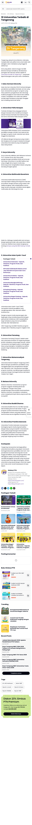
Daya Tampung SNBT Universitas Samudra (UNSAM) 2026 (13, 660)
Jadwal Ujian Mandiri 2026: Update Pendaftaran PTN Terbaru (15, 9)
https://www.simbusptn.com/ (16, 480)
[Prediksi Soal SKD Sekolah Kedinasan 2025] (6, 585)
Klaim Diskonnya (16, 714)
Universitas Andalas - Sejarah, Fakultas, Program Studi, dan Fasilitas (13, 277)
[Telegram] (8, 488)
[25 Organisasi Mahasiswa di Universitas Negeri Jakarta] (5, 610)
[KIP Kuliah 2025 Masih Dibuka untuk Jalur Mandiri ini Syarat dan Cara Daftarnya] (8, 519)
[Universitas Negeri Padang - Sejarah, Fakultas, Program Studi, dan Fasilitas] (8, 537)
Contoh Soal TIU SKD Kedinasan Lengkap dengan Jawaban (19, 619)
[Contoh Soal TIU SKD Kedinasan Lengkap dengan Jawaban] (5, 619)
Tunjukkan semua (16, 673)
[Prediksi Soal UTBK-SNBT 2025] (6, 575)
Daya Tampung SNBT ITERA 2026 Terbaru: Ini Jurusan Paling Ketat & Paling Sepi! (13, 648)
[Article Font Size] (25, 2)
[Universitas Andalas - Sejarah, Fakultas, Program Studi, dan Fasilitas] (24, 500)
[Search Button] (29, 2)
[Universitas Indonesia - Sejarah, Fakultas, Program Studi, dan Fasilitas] (24, 537)
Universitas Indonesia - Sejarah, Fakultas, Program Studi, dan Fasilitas (14, 263)
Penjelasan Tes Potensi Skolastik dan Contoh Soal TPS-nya (19, 628)
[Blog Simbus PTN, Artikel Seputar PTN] (8, 2)
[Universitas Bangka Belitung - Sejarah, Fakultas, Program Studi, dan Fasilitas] (24, 519)
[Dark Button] (21, 2)
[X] (5, 488)
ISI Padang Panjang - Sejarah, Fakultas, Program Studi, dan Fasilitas (13, 291)
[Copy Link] (14, 488)
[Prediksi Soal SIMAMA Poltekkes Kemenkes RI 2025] (6, 596)
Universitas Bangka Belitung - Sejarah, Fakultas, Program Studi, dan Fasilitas (16, 284)
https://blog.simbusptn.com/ (16, 484)
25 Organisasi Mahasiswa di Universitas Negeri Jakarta (19, 610)
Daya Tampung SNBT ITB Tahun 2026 (14, 655)
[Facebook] (2, 488)
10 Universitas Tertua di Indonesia (8, 507)
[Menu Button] (2, 2)
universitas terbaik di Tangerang (11, 74)
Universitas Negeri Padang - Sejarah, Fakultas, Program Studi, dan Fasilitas (15, 298)
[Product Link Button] (28, 575)
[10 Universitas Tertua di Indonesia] (8, 500)
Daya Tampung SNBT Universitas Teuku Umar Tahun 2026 (15, 666)
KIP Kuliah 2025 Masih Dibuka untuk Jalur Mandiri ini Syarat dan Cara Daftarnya (15, 270)
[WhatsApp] (11, 488)
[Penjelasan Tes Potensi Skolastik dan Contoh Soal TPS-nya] (5, 628)
